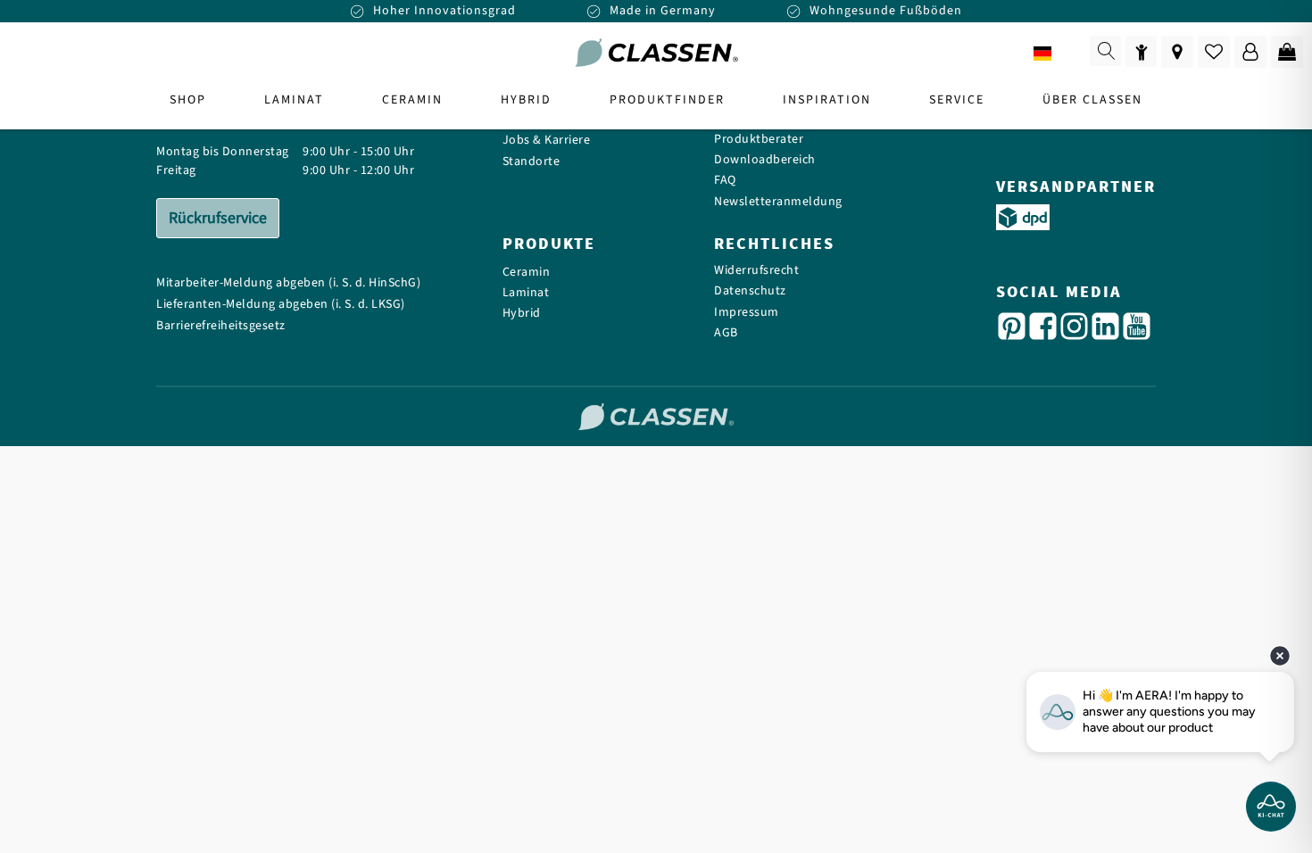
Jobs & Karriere (546, 140)
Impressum (746, 312)
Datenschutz (750, 291)
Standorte (531, 162)
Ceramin (526, 272)
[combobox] (1055, 53)
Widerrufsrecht (756, 270)
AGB (726, 333)
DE (1068, 54)
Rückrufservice (218, 218)
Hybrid (521, 313)
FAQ (725, 180)
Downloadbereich (765, 160)
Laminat (526, 293)
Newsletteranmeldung (778, 202)
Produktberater (758, 139)
